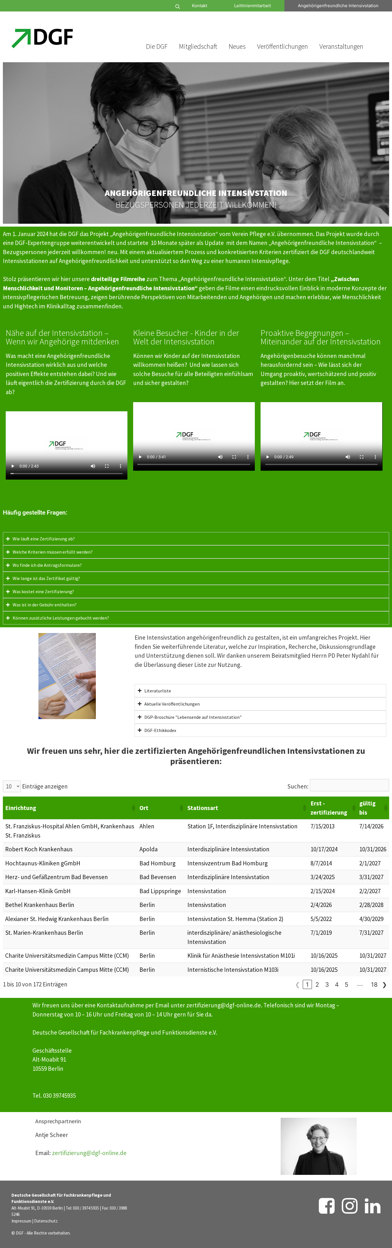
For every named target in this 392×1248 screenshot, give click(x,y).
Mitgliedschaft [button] (198, 46)
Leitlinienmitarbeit (252, 5)
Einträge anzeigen (45, 786)
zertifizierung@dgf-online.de (89, 1153)
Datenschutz (46, 1221)
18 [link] (374, 984)
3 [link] (327, 984)
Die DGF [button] (157, 46)
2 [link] (317, 984)
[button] (133, 808)
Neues (237, 46)
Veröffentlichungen (282, 46)
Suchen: (297, 786)
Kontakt (199, 5)
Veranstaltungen (341, 46)
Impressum (21, 1221)
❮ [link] (297, 984)
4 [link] (337, 984)
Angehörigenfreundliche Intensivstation (338, 5)
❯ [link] (384, 984)
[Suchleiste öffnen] (160, 7)
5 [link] (346, 984)
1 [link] (307, 984)
